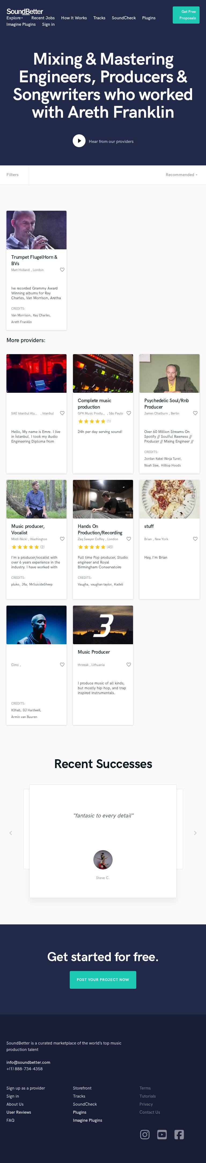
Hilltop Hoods (171, 466)
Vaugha (83, 585)
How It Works (74, 18)
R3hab (15, 710)
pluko (15, 585)
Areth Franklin (21, 322)
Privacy (146, 1104)
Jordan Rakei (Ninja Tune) (162, 459)
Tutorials (147, 1096)
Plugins (149, 18)
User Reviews (18, 1112)
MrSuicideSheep (41, 585)
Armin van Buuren (24, 717)
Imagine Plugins (21, 24)
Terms (145, 1088)
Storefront (82, 1088)
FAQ (10, 1120)
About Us (15, 1104)
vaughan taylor (101, 585)
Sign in (48, 24)
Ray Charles (41, 315)
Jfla (24, 585)
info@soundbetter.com (28, 1062)
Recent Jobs (43, 18)
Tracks (99, 18)
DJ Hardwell (31, 710)
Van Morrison (21, 315)
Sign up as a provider (25, 1088)
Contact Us (149, 1112)
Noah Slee (151, 466)
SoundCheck (124, 18)
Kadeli (118, 585)
